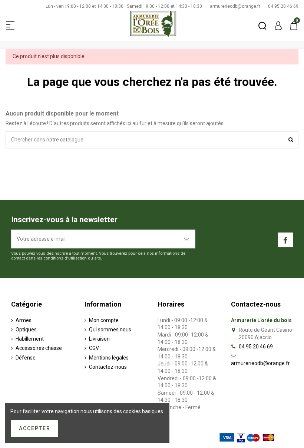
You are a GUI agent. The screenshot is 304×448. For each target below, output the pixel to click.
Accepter (34, 428)
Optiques (26, 329)
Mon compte (104, 320)
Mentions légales (109, 358)
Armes (24, 320)
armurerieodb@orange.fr (235, 6)
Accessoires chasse (39, 348)
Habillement (30, 339)
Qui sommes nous (110, 329)
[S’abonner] (187, 239)
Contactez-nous (108, 367)
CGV (94, 348)
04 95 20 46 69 (283, 6)
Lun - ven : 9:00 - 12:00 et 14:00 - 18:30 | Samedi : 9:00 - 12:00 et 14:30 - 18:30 (124, 6)
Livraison (99, 339)
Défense (26, 358)
